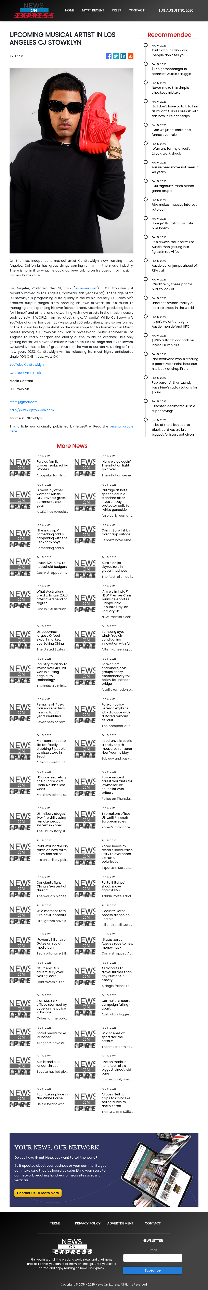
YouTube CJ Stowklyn (27, 364)
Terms (55, 1223)
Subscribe (153, 1270)
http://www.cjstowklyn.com (32, 410)
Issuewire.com (86, 288)
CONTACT (137, 10)
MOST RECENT (93, 10)
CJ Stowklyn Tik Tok (25, 372)
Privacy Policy (88, 1223)
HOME (70, 10)
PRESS (116, 10)
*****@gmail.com (24, 402)
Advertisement (120, 1223)
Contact (153, 1223)
